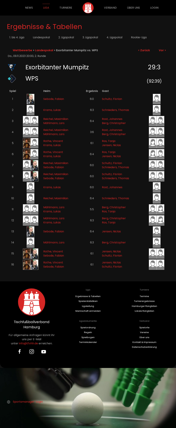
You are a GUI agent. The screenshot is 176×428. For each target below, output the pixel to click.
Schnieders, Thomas (115, 110)
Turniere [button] (65, 8)
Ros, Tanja (108, 141)
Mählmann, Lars (53, 123)
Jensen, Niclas (111, 145)
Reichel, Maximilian (55, 119)
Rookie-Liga (139, 37)
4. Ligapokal (114, 37)
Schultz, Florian (112, 99)
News (29, 8)
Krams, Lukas (52, 110)
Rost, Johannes (112, 119)
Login (154, 8)
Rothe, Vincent (53, 141)
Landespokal (41, 37)
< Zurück (144, 50)
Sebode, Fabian (53, 99)
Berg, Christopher (114, 123)
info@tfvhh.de (28, 343)
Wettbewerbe (22, 50)
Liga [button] (46, 8)
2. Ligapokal (66, 37)
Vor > (162, 50)
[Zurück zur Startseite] (88, 8)
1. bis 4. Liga (16, 37)
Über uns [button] (133, 8)
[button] (88, 394)
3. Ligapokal (90, 37)
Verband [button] (110, 8)
